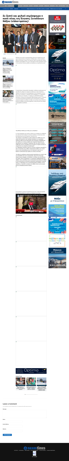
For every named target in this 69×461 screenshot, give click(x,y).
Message (4, 409)
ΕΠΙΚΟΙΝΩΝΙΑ (21, 450)
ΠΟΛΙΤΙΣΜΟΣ (36, 5)
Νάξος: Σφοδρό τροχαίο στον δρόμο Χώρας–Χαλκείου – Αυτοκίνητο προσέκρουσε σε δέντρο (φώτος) (8, 100)
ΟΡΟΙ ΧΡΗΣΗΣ (27, 450)
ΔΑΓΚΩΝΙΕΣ (41, 5)
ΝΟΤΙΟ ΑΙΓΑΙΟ (25, 5)
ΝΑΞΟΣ (16, 5)
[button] (45, 386)
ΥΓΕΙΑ (57, 5)
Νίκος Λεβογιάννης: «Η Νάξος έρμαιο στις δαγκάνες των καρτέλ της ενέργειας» (20, 388)
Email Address (6, 424)
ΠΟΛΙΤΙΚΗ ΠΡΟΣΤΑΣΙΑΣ (34, 450)
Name (4, 419)
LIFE (67, 5)
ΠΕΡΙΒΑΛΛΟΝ (46, 5)
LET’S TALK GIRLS (62, 5)
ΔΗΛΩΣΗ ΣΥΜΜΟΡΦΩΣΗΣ (51, 450)
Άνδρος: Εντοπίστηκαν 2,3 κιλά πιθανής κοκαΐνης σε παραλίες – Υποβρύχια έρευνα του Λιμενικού (30, 8)
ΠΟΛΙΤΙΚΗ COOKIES (42, 450)
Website (4, 429)
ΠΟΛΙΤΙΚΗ (30, 5)
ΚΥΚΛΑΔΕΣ (20, 5)
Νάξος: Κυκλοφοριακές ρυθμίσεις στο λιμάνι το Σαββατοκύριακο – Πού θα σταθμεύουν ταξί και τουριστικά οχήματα (7, 70)
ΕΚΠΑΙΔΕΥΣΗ (52, 5)
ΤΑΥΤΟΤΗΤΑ (16, 450)
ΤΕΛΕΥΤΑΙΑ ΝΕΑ (11, 5)
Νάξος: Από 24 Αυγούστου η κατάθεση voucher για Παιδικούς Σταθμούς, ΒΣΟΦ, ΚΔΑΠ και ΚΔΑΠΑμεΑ (8, 85)
